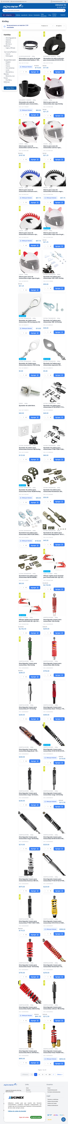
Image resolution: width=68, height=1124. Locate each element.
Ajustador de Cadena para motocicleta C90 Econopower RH (29, 321)
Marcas (31, 15)
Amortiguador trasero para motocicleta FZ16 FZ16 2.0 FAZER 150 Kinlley (54, 922)
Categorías (9, 15)
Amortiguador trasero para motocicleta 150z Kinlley (28, 664)
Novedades (37, 15)
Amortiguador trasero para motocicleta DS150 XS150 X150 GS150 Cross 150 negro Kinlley (53, 838)
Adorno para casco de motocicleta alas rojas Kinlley (53, 103)
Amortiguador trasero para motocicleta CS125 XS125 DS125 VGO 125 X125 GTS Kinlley (53, 750)
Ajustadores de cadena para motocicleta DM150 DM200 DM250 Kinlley (28, 577)
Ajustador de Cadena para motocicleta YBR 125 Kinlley (52, 321)
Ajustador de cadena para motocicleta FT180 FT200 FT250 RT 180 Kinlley (53, 449)
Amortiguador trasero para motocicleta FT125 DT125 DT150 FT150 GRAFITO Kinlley (53, 880)
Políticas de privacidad (53, 1101)
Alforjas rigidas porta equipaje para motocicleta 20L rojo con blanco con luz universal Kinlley (53, 577)
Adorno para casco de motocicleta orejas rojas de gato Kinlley (29, 278)
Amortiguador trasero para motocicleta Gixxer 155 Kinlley (29, 966)
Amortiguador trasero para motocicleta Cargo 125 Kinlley (53, 794)
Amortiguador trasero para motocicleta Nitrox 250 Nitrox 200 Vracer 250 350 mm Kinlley (29, 1052)
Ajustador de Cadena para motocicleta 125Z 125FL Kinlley (53, 277)
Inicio (27, 1088)
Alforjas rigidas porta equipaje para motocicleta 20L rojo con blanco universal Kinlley (29, 621)
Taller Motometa (43, 15)
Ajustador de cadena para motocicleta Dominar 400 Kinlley (29, 448)
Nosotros (28, 1090)
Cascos (45, 100)
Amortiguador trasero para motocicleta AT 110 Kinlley (28, 708)
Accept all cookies (36, 1117)
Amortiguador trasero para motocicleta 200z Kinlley (52, 664)
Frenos (21, 403)
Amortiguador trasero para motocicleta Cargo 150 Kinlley (28, 837)
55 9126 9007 (61, 7)
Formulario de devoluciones (54, 1092)
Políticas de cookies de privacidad (17, 1111)
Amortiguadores (48, 617)
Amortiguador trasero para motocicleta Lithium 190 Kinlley (53, 1008)
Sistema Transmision (49, 274)
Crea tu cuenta (54, 15)
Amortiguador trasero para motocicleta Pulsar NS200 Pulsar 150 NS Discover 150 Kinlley (54, 1052)
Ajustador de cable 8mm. (27, 405)
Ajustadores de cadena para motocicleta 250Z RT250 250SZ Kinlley (28, 534)
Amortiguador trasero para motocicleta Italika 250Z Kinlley (29, 1008)
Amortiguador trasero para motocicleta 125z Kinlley (52, 620)
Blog (50, 15)
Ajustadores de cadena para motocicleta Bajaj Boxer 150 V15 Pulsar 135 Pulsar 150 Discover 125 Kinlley (53, 535)
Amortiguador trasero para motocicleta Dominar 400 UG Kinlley (28, 880)
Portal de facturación (52, 1090)
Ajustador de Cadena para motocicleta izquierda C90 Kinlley (52, 364)
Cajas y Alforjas (48, 573)
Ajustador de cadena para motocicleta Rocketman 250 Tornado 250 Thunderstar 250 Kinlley (53, 492)
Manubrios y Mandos (49, 56)
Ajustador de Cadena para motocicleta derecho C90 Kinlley (29, 364)
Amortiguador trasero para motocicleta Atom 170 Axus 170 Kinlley (53, 708)
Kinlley (33, 56)
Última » (59, 1074)
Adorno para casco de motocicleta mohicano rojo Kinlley (28, 234)
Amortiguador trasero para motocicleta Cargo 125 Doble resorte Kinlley (28, 794)
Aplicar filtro (10, 88)
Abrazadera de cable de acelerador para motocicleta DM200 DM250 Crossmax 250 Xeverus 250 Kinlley (28, 104)
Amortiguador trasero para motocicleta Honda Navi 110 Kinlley (52, 966)
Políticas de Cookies (52, 1103)
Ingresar (63, 15)
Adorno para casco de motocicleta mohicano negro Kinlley (53, 191)
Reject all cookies (24, 1117)
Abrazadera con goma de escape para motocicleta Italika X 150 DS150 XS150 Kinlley (29, 60)
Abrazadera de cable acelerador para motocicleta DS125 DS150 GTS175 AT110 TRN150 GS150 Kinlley (53, 61)
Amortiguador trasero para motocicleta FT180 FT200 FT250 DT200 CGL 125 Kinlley (29, 922)
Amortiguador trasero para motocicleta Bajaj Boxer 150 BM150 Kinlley (28, 750)
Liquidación (24, 15)
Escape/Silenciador (24, 56)
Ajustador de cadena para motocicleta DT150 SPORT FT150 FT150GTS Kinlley (53, 407)
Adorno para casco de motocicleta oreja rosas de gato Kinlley (53, 234)
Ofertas (18, 15)
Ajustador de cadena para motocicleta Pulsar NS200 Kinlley (30, 490)
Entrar (49, 1088)
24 (49, 1074)
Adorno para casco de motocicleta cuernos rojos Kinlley (52, 147)
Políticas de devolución (53, 1105)
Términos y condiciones (53, 1099)
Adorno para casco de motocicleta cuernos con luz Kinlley (28, 147)
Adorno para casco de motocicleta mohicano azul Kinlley (28, 191)
